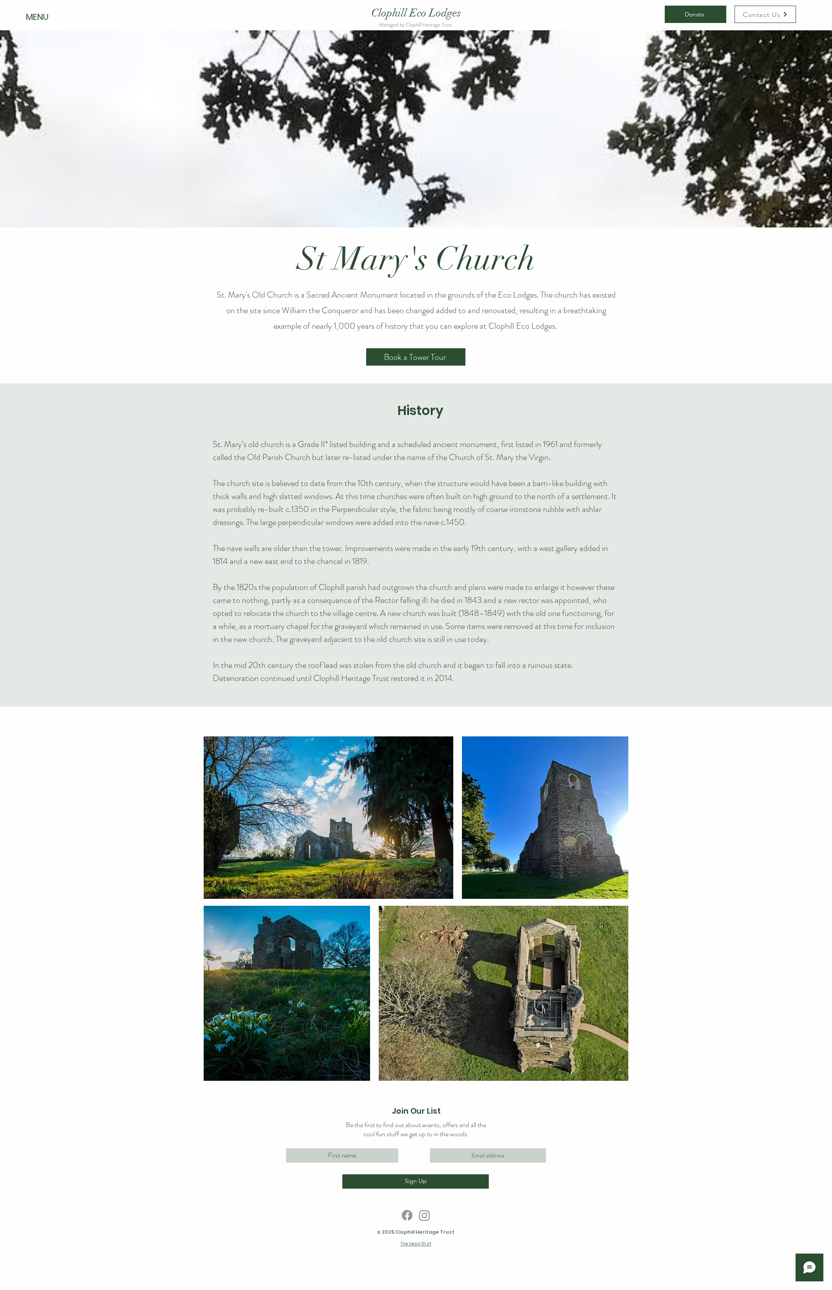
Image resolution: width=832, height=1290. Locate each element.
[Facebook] (407, 1215)
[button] (38, 17)
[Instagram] (424, 1215)
